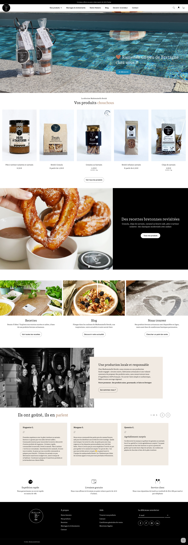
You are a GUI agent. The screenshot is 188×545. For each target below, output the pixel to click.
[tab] (88, 267)
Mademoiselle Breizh (34, 542)
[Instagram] (151, 523)
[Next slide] (168, 415)
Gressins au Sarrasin (94, 165)
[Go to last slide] (162, 415)
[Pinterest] (146, 523)
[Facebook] (140, 523)
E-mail (141, 515)
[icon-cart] (183, 8)
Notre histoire (66, 515)
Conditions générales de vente (111, 522)
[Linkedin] (157, 523)
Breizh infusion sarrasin (131, 165)
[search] (173, 8)
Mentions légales (106, 526)
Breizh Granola (57, 165)
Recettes (64, 522)
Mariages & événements (70, 526)
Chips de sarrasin (168, 165)
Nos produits (66, 519)
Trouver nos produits (107, 515)
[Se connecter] (178, 8)
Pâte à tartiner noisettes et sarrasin (19, 165)
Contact (64, 529)
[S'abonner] (167, 515)
